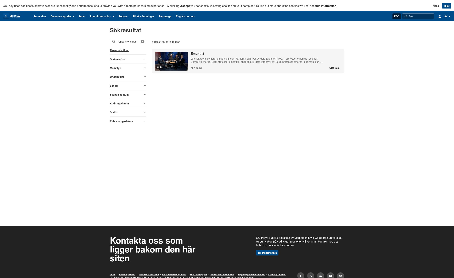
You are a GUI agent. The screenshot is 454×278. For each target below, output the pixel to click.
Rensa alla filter (119, 50)
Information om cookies (222, 274)
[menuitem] (39, 16)
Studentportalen (127, 274)
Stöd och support (198, 274)
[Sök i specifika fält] (142, 41)
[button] (128, 59)
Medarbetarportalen (149, 274)
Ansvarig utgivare (277, 274)
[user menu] (440, 16)
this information (325, 6)
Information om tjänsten (174, 274)
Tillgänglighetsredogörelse (251, 274)
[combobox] (128, 41)
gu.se (112, 274)
